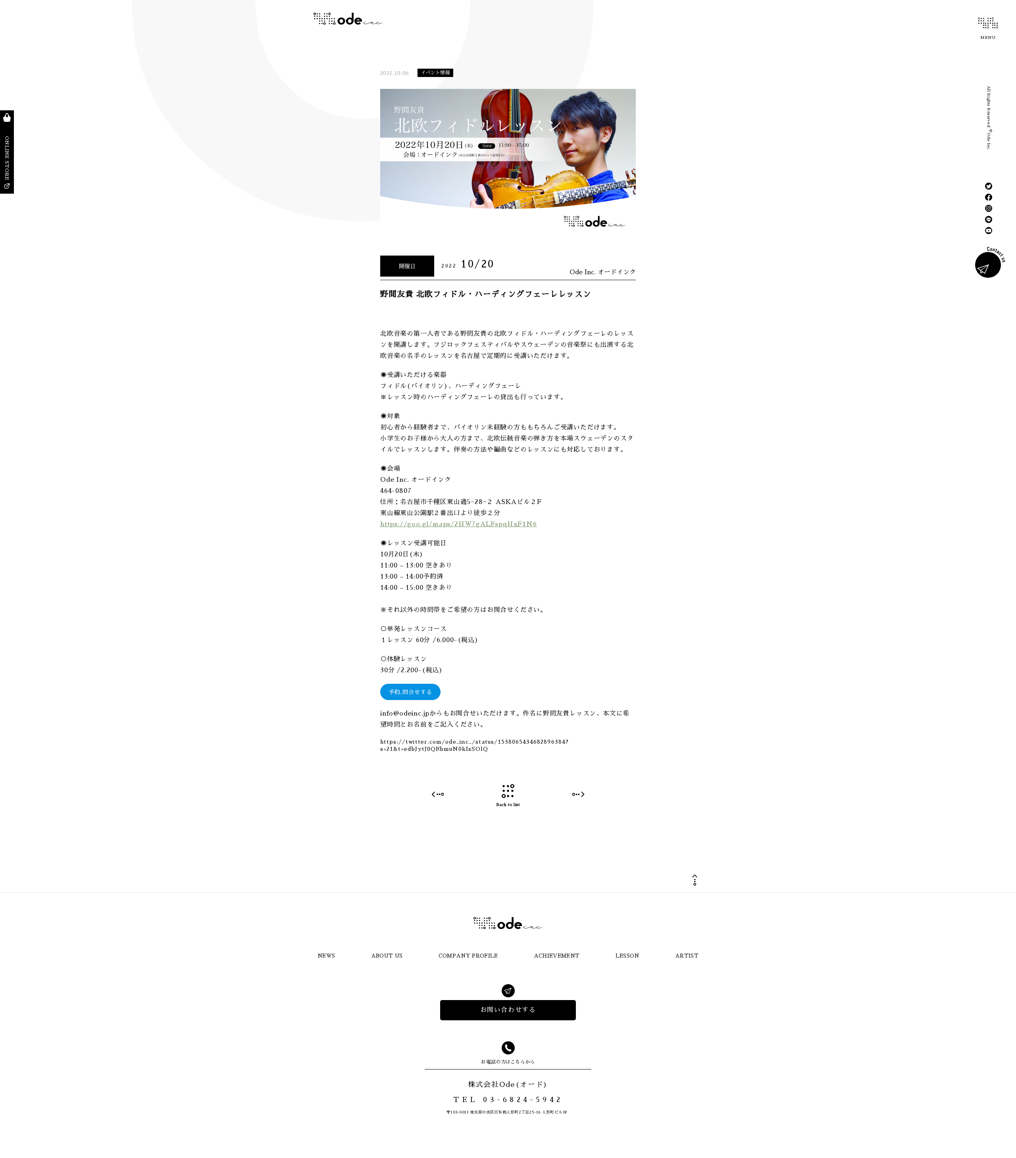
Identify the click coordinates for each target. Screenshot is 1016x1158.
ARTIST (686, 955)
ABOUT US (387, 955)
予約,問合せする (410, 692)
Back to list (508, 805)
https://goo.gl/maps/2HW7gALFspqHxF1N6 (458, 524)
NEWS (326, 955)
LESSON (627, 955)
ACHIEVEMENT (557, 955)
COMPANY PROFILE (468, 955)
